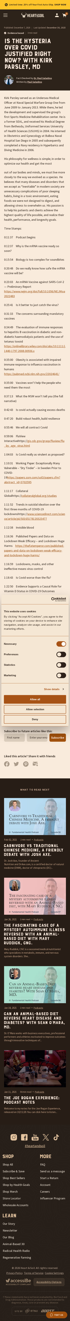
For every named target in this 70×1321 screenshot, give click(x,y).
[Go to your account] (57, 15)
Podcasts (38, 839)
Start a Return (49, 1178)
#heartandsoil (35, 1146)
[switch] (61, 654)
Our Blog (8, 1237)
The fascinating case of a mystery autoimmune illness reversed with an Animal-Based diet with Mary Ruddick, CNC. (34, 934)
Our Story (9, 1223)
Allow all (35, 699)
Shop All (8, 1164)
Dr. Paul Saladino (43, 78)
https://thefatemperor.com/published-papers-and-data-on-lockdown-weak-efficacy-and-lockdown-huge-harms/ (34, 550)
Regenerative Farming (17, 1257)
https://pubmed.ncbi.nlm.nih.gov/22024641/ (31, 374)
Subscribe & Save (13, 1171)
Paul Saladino (34, 81)
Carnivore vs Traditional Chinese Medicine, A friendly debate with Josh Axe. (33, 850)
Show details (51, 689)
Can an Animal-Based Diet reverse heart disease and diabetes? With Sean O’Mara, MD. (34, 1020)
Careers (45, 1191)
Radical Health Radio (16, 1250)
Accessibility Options (49, 1282)
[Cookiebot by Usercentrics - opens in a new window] (51, 599)
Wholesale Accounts (15, 1205)
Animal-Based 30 (13, 1244)
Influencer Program (52, 1198)
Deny (35, 719)
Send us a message (52, 1171)
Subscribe (57, 737)
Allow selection (35, 709)
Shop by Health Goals (16, 1185)
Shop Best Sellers (14, 1178)
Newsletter (10, 1230)
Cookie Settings (54, 1273)
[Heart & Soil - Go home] (32, 15)
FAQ (42, 1164)
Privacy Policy (14, 1273)
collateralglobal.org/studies (39, 496)
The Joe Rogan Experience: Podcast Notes (31, 1100)
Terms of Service (33, 1273)
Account (45, 1185)
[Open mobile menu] (5, 15)
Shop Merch (10, 1191)
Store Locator (12, 1198)
